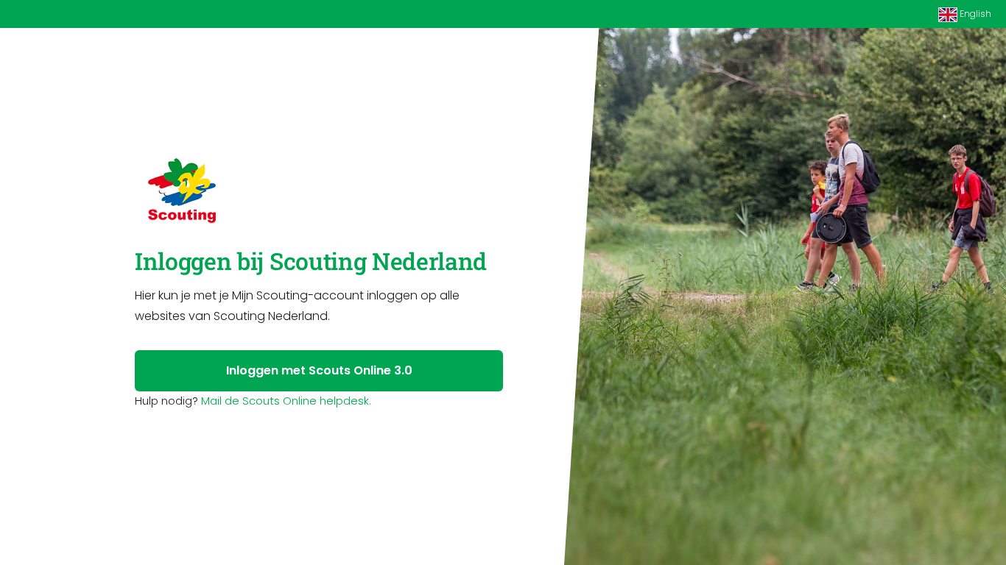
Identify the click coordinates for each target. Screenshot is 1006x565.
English (974, 13)
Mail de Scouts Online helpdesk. (286, 400)
